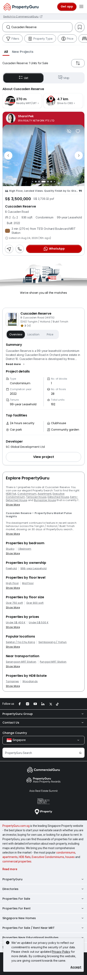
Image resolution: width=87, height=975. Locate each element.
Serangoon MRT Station (21, 661)
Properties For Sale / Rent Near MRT (28, 928)
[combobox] (41, 27)
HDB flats (25, 857)
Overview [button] (15, 334)
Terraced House (36, 497)
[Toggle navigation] (81, 6)
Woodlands (30, 681)
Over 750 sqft (14, 603)
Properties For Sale (16, 899)
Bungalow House (45, 500)
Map (67, 78)
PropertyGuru (12, 879)
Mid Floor (28, 583)
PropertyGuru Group (17, 714)
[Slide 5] (32, 181)
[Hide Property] (69, 131)
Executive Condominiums (48, 857)
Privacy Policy (61, 951)
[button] (6, 52)
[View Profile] (43, 118)
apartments (10, 857)
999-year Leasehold (33, 568)
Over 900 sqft (35, 603)
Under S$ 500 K (38, 622)
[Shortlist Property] (78, 131)
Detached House (58, 497)
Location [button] (33, 334)
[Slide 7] (39, 181)
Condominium (27, 493)
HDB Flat (11, 493)
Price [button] (50, 334)
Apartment (44, 493)
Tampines (12, 681)
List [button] (26, 78)
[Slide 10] (51, 181)
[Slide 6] (36, 181)
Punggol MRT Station (53, 661)
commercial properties (16, 861)
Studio (10, 548)
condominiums (65, 852)
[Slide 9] (48, 181)
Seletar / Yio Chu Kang (20, 642)
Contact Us (10, 723)
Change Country (14, 733)
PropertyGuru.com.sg (16, 825)
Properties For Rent (16, 908)
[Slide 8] (43, 181)
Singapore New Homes (19, 918)
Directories (10, 889)
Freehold (11, 568)
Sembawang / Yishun (52, 642)
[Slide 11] (54, 181)
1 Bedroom (24, 548)
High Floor (12, 583)
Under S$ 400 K (15, 622)
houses (70, 857)
